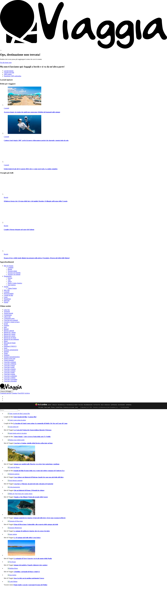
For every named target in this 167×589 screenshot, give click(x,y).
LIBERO (49, 404)
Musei (6, 341)
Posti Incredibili (8, 293)
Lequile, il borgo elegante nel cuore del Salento (19, 229)
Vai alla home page (6, 62)
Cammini (10, 267)
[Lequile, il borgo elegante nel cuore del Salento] (85, 213)
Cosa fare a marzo (9, 365)
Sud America (12, 285)
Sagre (5, 348)
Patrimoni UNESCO (10, 346)
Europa (10, 278)
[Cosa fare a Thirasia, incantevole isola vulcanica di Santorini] (85, 480)
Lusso (6, 297)
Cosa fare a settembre (10, 376)
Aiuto (76, 407)
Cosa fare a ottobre (9, 377)
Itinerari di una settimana (11, 339)
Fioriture (6, 325)
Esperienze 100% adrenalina (12, 76)
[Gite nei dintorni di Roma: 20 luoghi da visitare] (85, 487)
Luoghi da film (8, 295)
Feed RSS (21, 393)
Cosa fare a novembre (10, 379)
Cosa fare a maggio (10, 369)
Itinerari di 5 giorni (9, 336)
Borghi (6, 197)
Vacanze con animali (14, 274)
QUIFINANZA (114, 404)
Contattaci (14, 393)
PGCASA (80, 404)
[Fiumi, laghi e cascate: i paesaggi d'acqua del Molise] (85, 581)
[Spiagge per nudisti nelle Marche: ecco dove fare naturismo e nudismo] (85, 454)
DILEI (102, 404)
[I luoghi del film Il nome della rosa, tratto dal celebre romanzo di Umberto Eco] (85, 467)
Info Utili (6, 290)
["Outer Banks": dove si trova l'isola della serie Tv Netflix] (85, 433)
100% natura (8, 74)
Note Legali (47, 407)
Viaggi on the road (9, 358)
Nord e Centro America (15, 283)
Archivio (27, 393)
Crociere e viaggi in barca (12, 322)
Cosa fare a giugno (9, 371)
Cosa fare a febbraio (10, 364)
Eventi (6, 323)
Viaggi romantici (9, 360)
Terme (6, 353)
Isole (5, 327)
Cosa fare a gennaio (10, 362)
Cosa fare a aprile (9, 367)
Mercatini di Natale (10, 343)
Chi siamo (40, 407)
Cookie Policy (59, 407)
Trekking (6, 355)
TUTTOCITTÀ (96, 404)
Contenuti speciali (5, 393)
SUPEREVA (128, 404)
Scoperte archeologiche (11, 350)
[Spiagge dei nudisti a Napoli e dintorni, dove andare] (85, 562)
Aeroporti (7, 311)
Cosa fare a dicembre (10, 381)
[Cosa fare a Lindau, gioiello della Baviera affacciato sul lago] (85, 440)
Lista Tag (7, 310)
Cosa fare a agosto (9, 374)
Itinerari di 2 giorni (9, 334)
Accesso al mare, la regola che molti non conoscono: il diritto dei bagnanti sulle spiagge (32, 112)
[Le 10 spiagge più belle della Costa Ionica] (85, 534)
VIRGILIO (54, 404)
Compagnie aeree (9, 318)
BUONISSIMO (121, 404)
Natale (6, 344)
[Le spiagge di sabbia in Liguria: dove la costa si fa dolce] (85, 528)
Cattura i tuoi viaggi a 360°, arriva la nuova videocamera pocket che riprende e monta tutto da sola (36, 140)
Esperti (6, 302)
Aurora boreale (8, 313)
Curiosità (6, 292)
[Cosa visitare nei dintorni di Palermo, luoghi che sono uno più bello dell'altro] (85, 474)
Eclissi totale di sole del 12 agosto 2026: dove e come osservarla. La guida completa (30, 169)
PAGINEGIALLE (62, 404)
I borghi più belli (9, 72)
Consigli (6, 108)
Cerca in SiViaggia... (6, 391)
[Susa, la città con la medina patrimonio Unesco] (85, 575)
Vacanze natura (12, 271)
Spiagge (6, 351)
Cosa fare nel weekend (11, 320)
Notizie (6, 286)
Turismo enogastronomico (12, 357)
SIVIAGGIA (107, 404)
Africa (10, 281)
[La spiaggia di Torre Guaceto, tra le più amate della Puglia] (85, 548)
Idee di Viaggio (8, 266)
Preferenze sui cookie (68, 407)
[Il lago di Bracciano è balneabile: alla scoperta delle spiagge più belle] (85, 521)
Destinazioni (8, 276)
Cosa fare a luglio (9, 372)
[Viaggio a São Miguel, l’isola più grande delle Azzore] (85, 494)
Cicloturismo (8, 315)
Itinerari (6, 329)
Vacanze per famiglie (14, 273)
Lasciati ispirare (8, 71)
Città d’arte (7, 317)
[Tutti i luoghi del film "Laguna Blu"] (85, 413)
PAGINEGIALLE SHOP (72, 404)
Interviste (6, 300)
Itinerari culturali (9, 330)
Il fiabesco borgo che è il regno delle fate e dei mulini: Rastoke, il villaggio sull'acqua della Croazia (35, 201)
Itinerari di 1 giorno (10, 332)
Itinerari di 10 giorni (10, 337)
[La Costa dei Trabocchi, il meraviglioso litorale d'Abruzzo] (85, 427)
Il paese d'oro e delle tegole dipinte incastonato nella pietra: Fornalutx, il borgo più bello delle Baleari (36, 258)
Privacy (53, 407)
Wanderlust (7, 299)
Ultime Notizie (12, 288)
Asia (9, 279)
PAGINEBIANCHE (88, 404)
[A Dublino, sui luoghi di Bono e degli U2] (85, 568)
